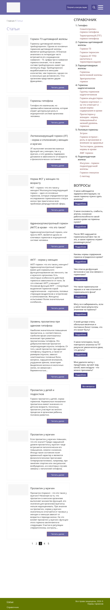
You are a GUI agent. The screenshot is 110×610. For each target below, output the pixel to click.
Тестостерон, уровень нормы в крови (91, 148)
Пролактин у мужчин (42, 434)
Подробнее (80, 203)
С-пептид (85, 176)
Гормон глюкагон (89, 172)
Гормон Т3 (85, 48)
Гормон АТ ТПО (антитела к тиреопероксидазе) (90, 58)
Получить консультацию (77, 7)
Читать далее (57, 87)
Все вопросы (88, 386)
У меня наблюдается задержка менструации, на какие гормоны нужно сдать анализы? (88, 195)
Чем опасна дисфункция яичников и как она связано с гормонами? (88, 272)
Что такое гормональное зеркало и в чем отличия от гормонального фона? (87, 289)
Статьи (10, 602)
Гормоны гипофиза (41, 100)
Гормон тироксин (89, 52)
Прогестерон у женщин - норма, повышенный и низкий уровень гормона (89, 120)
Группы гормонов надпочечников (89, 93)
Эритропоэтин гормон (87, 80)
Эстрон (83, 133)
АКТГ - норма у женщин (44, 259)
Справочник (85, 19)
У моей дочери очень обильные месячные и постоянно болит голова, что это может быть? (88, 325)
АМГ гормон (86, 152)
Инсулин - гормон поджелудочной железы (89, 166)
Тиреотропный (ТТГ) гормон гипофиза (91, 37)
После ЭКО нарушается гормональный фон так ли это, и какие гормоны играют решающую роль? (88, 238)
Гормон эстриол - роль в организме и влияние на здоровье (91, 139)
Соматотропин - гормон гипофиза (89, 30)
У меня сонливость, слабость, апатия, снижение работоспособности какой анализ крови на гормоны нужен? (88, 216)
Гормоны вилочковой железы (91, 73)
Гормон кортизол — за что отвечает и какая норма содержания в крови (91, 106)
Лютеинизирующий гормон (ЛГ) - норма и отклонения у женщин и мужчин (49, 139)
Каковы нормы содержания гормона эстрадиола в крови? (88, 255)
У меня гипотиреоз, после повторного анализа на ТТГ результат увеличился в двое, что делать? (88, 346)
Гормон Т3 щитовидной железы (48, 39)
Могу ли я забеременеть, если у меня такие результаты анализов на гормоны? (88, 307)
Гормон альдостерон (91, 98)
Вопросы (82, 185)
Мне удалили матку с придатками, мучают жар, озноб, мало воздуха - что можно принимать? (86, 366)
